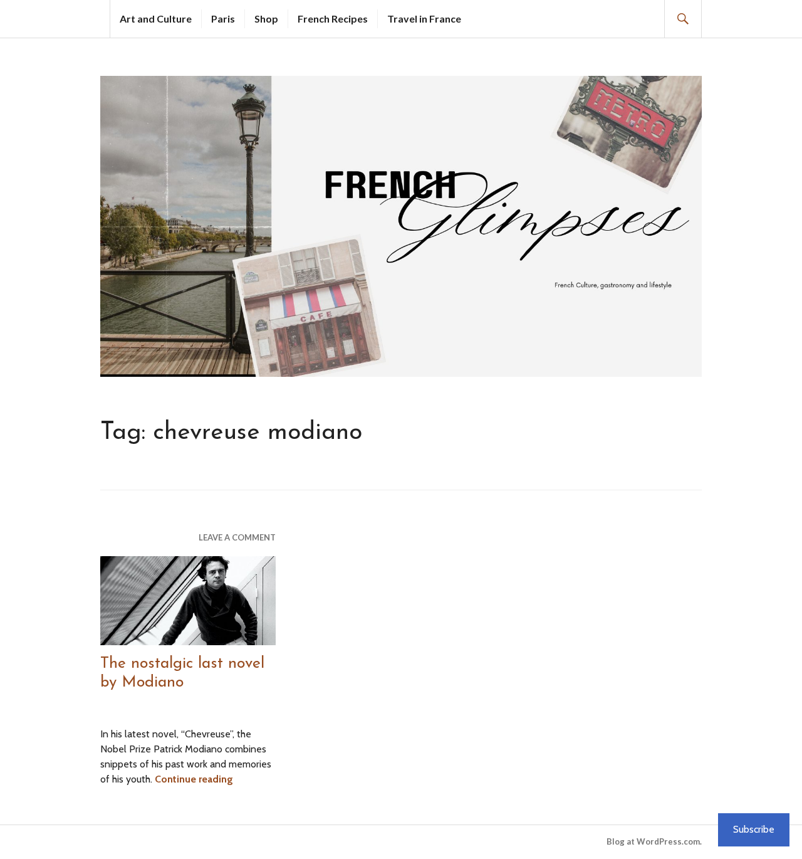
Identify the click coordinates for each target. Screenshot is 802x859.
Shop (266, 18)
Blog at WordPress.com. (654, 841)
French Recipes (333, 18)
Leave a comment (237, 537)
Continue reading (194, 779)
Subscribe (753, 829)
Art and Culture (156, 18)
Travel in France (424, 18)
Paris (223, 18)
